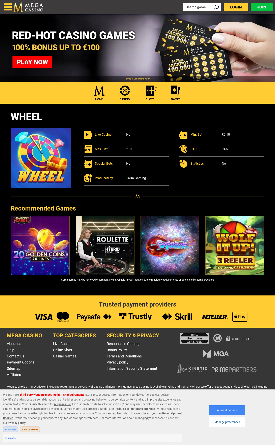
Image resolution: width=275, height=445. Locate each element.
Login (236, 7)
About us (14, 344)
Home (99, 99)
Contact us (15, 356)
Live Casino (62, 344)
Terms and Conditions (124, 356)
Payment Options (20, 362)
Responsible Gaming (123, 344)
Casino (125, 99)
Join (261, 7)
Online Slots (62, 350)
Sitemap (13, 368)
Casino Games (64, 356)
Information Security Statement (132, 368)
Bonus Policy (117, 350)
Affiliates (14, 375)
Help (10, 350)
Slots (150, 99)
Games (176, 99)
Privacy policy (117, 362)
